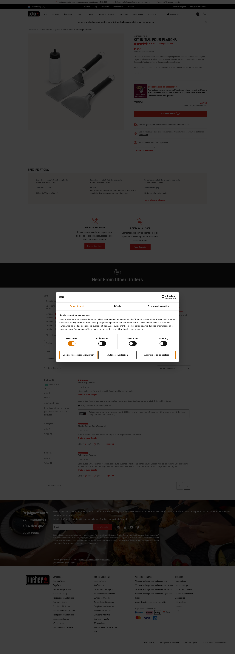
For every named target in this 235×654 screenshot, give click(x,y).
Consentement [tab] (77, 306)
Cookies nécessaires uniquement (78, 355)
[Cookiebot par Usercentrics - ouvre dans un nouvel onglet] (164, 297)
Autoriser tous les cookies (156, 355)
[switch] (102, 343)
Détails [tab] (117, 306)
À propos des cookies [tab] (158, 306)
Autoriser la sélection (117, 355)
